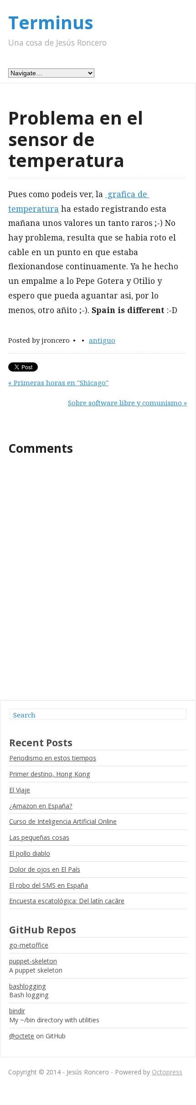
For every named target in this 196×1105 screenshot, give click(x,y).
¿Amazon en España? (40, 805)
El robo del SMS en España (48, 885)
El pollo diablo (29, 853)
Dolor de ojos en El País (44, 869)
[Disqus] (97, 582)
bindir (17, 1010)
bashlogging (27, 986)
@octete (21, 1036)
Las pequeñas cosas (39, 837)
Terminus (50, 22)
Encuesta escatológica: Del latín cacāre (66, 900)
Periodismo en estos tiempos (52, 758)
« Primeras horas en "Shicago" (58, 382)
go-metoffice (28, 945)
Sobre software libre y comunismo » (127, 402)
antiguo (102, 340)
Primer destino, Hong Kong (49, 774)
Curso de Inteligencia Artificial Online (63, 821)
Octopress (167, 1072)
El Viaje (19, 790)
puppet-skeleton (33, 961)
